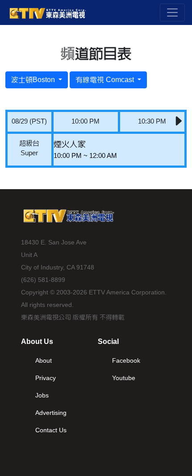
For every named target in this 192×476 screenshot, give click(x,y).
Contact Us (51, 430)
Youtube (123, 377)
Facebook (126, 360)
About (43, 360)
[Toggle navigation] (172, 12)
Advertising (51, 412)
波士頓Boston (34, 79)
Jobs (42, 395)
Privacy (45, 377)
